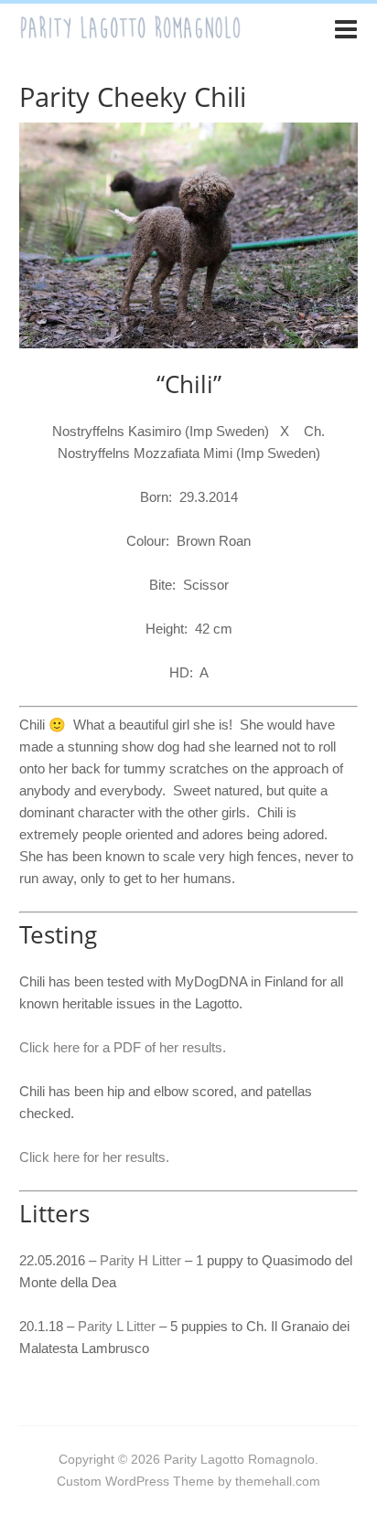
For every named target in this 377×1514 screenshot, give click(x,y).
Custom (79, 1481)
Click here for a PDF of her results (120, 1047)
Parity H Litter (140, 1260)
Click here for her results (92, 1157)
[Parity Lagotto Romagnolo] (130, 31)
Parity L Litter (117, 1326)
